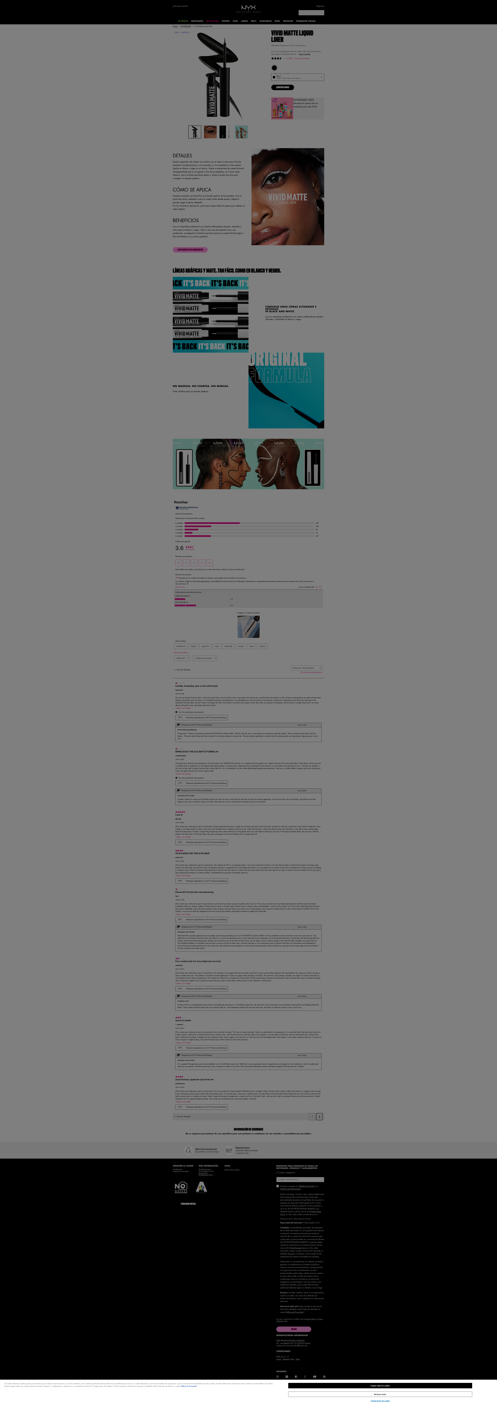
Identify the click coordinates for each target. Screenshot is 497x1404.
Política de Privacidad (189, 1386)
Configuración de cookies (380, 1400)
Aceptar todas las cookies (380, 1385)
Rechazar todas (380, 1394)
